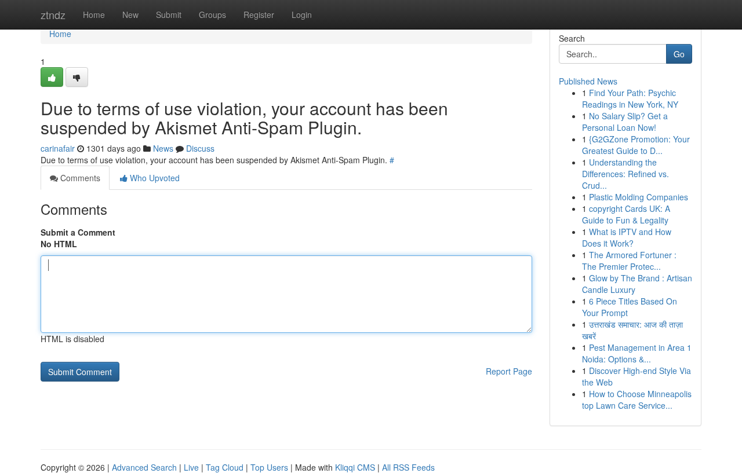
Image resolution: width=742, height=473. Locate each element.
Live (191, 467)
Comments (79, 178)
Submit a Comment (78, 232)
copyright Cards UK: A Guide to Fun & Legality (626, 214)
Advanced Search (144, 467)
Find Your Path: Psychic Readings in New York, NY (630, 98)
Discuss (200, 148)
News (163, 148)
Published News (588, 81)
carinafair (58, 148)
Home (94, 14)
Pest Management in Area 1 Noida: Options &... (637, 353)
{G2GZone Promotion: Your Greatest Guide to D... (636, 144)
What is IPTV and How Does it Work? (626, 237)
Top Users (269, 467)
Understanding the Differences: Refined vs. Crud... (625, 173)
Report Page (509, 371)
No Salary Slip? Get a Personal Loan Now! (625, 121)
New (130, 14)
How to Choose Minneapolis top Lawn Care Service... (637, 399)
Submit (168, 14)
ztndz (53, 14)
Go (679, 54)
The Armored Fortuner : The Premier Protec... (629, 260)
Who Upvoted (154, 178)
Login (302, 14)
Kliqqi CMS (355, 467)
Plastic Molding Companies (638, 197)
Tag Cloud (224, 467)
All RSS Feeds (408, 467)
